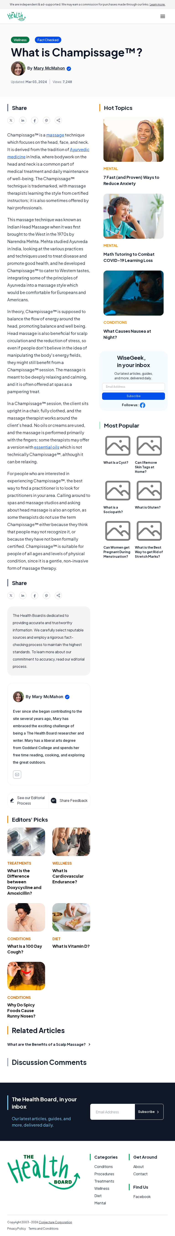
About (138, 1166)
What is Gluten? (148, 507)
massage (55, 134)
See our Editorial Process (31, 800)
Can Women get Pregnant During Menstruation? (116, 551)
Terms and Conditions (43, 1228)
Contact (140, 1173)
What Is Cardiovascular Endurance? (68, 876)
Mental (110, 168)
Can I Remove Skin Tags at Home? (146, 467)
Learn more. (157, 4)
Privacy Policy (16, 1228)
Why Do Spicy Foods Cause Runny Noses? (21, 1010)
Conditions (19, 938)
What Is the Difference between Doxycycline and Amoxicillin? (24, 882)
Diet (56, 938)
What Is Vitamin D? (71, 946)
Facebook (142, 1196)
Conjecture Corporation (55, 1222)
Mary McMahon (49, 68)
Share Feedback (73, 800)
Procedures (104, 1173)
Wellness (62, 863)
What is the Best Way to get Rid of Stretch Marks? (149, 551)
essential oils (46, 447)
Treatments (19, 863)
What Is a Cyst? (115, 462)
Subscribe (134, 396)
